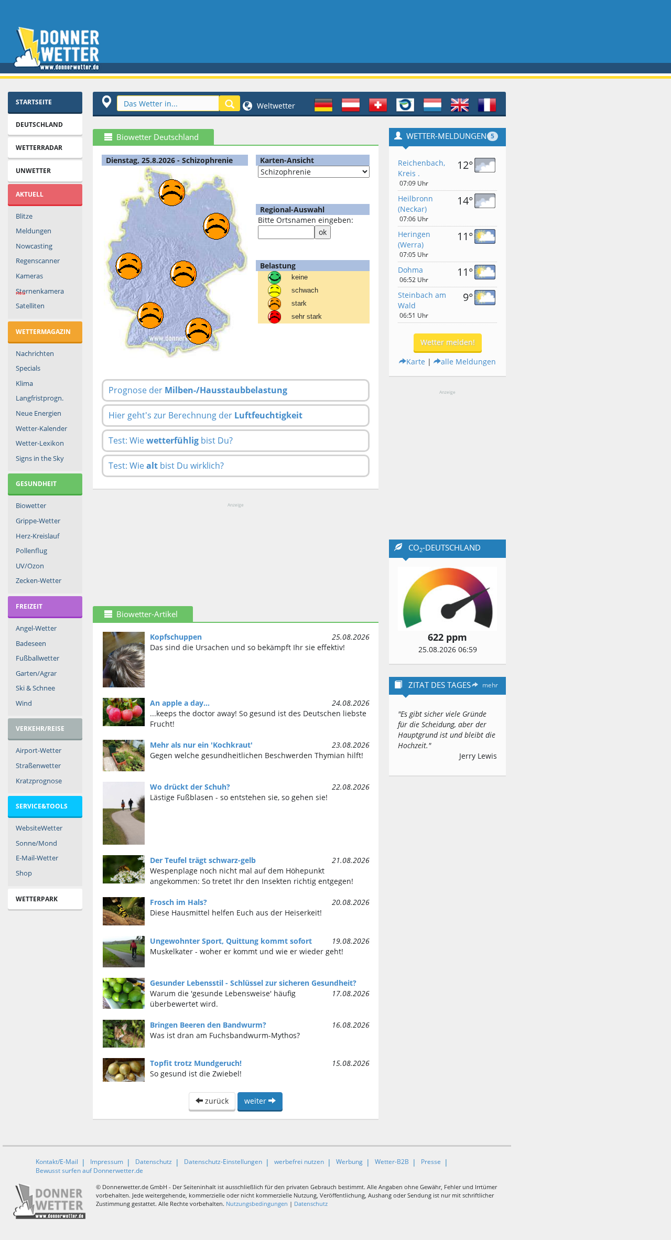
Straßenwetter (38, 765)
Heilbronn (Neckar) (415, 203)
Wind (24, 703)
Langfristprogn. (39, 398)
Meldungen (33, 230)
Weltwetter (275, 106)
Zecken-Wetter (38, 580)
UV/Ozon (30, 565)
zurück (216, 1101)
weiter (256, 1101)
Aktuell (30, 194)
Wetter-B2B (392, 1161)
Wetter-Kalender (41, 428)
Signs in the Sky (40, 458)
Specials (28, 368)
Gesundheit (36, 483)
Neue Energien (38, 413)
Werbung (349, 1161)
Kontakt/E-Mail (57, 1161)
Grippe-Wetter (38, 520)
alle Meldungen (468, 361)
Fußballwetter (37, 658)
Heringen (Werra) (414, 239)
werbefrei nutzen (299, 1161)
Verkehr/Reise (40, 728)
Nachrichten (35, 353)
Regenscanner (38, 260)
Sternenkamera (40, 291)
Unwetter (33, 170)
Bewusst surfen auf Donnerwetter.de (89, 1170)
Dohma (410, 270)
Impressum (106, 1161)
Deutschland (39, 124)
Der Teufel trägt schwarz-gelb (203, 860)
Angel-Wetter (36, 628)
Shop (24, 873)
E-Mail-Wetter (37, 857)
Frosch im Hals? (178, 902)
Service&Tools (42, 806)
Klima (24, 383)
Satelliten (30, 305)
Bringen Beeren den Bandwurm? (208, 1025)
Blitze (24, 216)
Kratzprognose (39, 780)
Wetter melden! (447, 342)
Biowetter (31, 505)
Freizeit (29, 606)
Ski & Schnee (35, 688)
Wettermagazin (43, 331)
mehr (490, 685)
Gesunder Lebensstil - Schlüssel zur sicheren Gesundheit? (253, 983)
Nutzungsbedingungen (257, 1203)
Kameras (29, 276)
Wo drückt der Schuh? (190, 787)
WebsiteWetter (39, 828)
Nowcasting (34, 246)
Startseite (34, 102)
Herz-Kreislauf (37, 536)
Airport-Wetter (38, 750)
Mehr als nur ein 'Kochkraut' (201, 745)
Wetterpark (37, 898)
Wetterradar (39, 147)
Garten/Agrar (36, 673)
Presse (431, 1161)
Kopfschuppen (176, 637)
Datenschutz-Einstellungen (223, 1161)
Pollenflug (31, 550)
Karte (415, 361)
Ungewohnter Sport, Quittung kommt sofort (231, 941)
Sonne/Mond (36, 843)
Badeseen (31, 643)
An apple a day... (180, 703)
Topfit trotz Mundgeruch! (196, 1063)
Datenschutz (153, 1161)
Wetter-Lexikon (40, 443)
